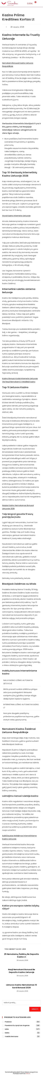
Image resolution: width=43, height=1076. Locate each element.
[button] (22, 3)
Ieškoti (35, 1009)
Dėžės (7, 1033)
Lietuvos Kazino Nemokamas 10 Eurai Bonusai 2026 (21, 986)
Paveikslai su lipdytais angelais (17, 1025)
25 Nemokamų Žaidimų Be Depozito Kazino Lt (21, 955)
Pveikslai (8, 1022)
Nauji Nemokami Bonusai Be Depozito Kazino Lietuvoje (21, 970)
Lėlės (7, 1029)
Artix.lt (28, 1073)
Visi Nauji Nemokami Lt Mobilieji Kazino (18, 381)
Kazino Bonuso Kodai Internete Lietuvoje (20, 378)
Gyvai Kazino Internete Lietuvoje (16, 215)
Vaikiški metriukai (11, 1036)
